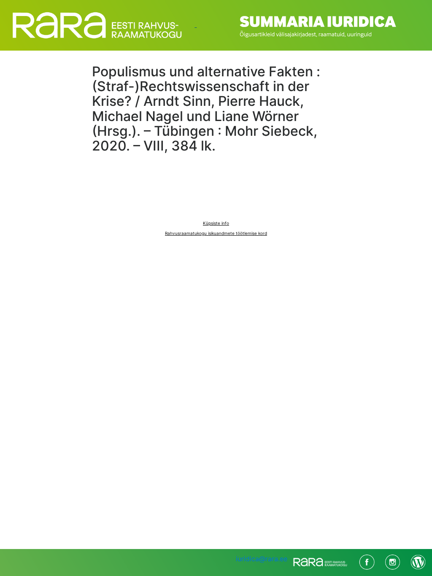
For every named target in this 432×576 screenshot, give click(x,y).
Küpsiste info (216, 223)
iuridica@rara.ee (261, 558)
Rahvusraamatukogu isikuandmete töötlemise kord (216, 233)
